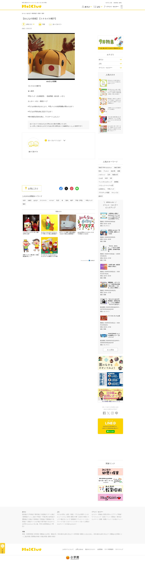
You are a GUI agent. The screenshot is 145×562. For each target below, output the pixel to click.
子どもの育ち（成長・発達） (66, 514)
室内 (67, 200)
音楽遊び (36, 519)
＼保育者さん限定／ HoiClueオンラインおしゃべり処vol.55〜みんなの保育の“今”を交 (114, 216)
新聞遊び (25, 517)
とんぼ (101, 178)
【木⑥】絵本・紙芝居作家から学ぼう (114, 265)
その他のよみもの (70, 524)
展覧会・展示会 (116, 517)
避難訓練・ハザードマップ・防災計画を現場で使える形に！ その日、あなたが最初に (114, 285)
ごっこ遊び (32, 517)
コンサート (95, 519)
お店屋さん (102, 189)
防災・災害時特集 (27, 534)
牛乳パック (89, 200)
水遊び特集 (43, 536)
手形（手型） (79, 200)
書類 (72, 517)
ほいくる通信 (85, 521)
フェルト (106, 171)
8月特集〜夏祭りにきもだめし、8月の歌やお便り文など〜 (91, 534)
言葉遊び (42, 519)
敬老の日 (115, 174)
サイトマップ (119, 549)
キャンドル (115, 192)
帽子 (71, 200)
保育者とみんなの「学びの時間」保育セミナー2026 (114, 232)
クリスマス (43, 200)
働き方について (65, 519)
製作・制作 (41, 13)
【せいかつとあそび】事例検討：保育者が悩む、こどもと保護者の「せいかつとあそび (114, 301)
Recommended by (85, 260)
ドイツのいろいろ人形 (114, 316)
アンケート (81, 519)
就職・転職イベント (105, 519)
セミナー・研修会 (97, 514)
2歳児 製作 (117, 167)
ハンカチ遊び (37, 521)
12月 (24, 200)
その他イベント (117, 519)
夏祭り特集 (51, 536)
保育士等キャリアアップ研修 (112, 514)
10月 (106, 178)
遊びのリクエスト (90, 549)
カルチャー (60, 524)
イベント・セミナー (105, 68)
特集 (23, 531)
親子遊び (44, 521)
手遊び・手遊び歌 (42, 517)
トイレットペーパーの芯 (106, 185)
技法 (100, 171)
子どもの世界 (80, 514)
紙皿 (118, 171)
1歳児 (29, 200)
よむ (100, 63)
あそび (29, 13)
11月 (109, 174)
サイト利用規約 (109, 549)
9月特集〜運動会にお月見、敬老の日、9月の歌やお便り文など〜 (53, 534)
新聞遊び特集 (35, 536)
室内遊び (25, 514)
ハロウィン (102, 174)
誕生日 (101, 196)
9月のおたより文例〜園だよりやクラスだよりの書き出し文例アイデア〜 (114, 82)
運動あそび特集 (115, 534)
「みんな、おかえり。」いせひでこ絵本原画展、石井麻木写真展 (114, 248)
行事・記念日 (79, 517)
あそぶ (101, 59)
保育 (68, 517)
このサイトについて (68, 549)
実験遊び (49, 519)
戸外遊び (31, 514)
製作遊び (34, 13)
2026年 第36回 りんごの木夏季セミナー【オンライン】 (114, 335)
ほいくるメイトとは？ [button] (55, 140)
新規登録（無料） (118, 2)
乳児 (57, 200)
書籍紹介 (74, 519)
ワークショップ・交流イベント (101, 517)
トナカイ (51, 200)
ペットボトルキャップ (105, 182)
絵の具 (113, 171)
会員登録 (99, 549)
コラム (64, 517)
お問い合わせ (79, 549)
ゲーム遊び (51, 514)
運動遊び (25, 519)
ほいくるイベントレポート (71, 521)
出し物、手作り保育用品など (42, 524)
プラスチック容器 (104, 192)
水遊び (31, 519)
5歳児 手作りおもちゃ (105, 167)
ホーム (24, 13)
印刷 (43, 24)
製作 (24, 204)
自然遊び (44, 514)
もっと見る (110, 349)
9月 (111, 178)
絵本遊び (51, 517)
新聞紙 (116, 182)
